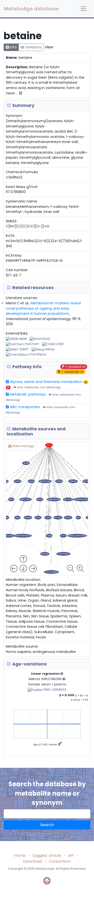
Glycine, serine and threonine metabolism (45, 381)
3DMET (24, 349)
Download (32, 861)
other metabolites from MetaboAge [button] (38, 387)
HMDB (22, 339)
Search (47, 825)
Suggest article (47, 855)
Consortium (60, 861)
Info (13, 47)
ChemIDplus (37, 354)
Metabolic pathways (27, 394)
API (71, 855)
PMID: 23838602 (54, 690)
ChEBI (59, 344)
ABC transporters (24, 406)
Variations (33, 47)
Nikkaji (49, 349)
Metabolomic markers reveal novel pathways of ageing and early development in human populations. (43, 308)
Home (20, 855)
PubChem (31, 344)
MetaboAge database (31, 8)
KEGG (45, 339)
